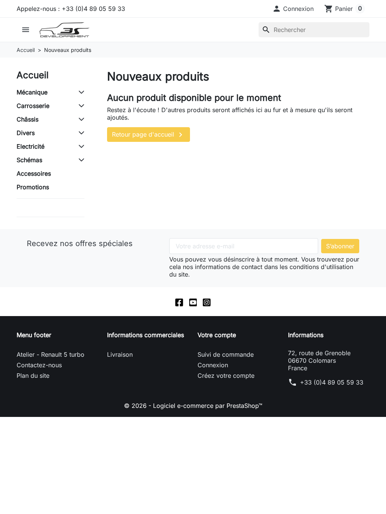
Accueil (33, 75)
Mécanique (32, 92)
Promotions (33, 187)
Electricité (30, 146)
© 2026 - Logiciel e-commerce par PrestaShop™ (193, 405)
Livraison (120, 354)
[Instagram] (207, 301)
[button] (293, 8)
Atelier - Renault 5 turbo (50, 354)
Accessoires (34, 173)
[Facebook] (179, 301)
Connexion (213, 365)
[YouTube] (193, 301)
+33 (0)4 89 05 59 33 (331, 382)
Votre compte (217, 335)
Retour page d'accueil (148, 134)
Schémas (29, 160)
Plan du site (33, 375)
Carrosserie (33, 105)
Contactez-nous (39, 365)
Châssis (27, 119)
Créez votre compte (226, 375)
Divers (26, 133)
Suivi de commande (226, 354)
